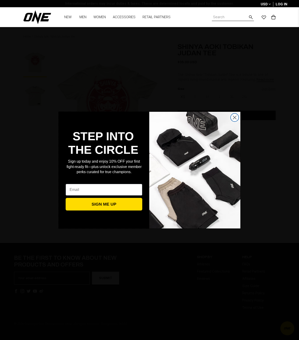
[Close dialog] (235, 117)
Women (99, 17)
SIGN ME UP (104, 204)
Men (82, 17)
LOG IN (281, 4)
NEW (67, 17)
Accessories (124, 17)
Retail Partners (156, 17)
